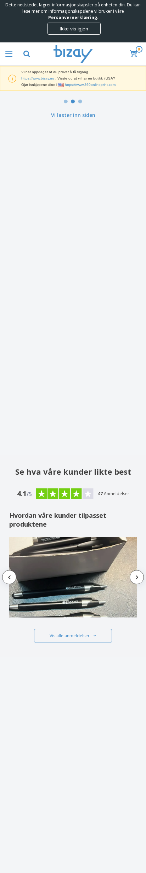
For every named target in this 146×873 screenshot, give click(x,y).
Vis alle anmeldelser (70, 636)
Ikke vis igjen (74, 28)
